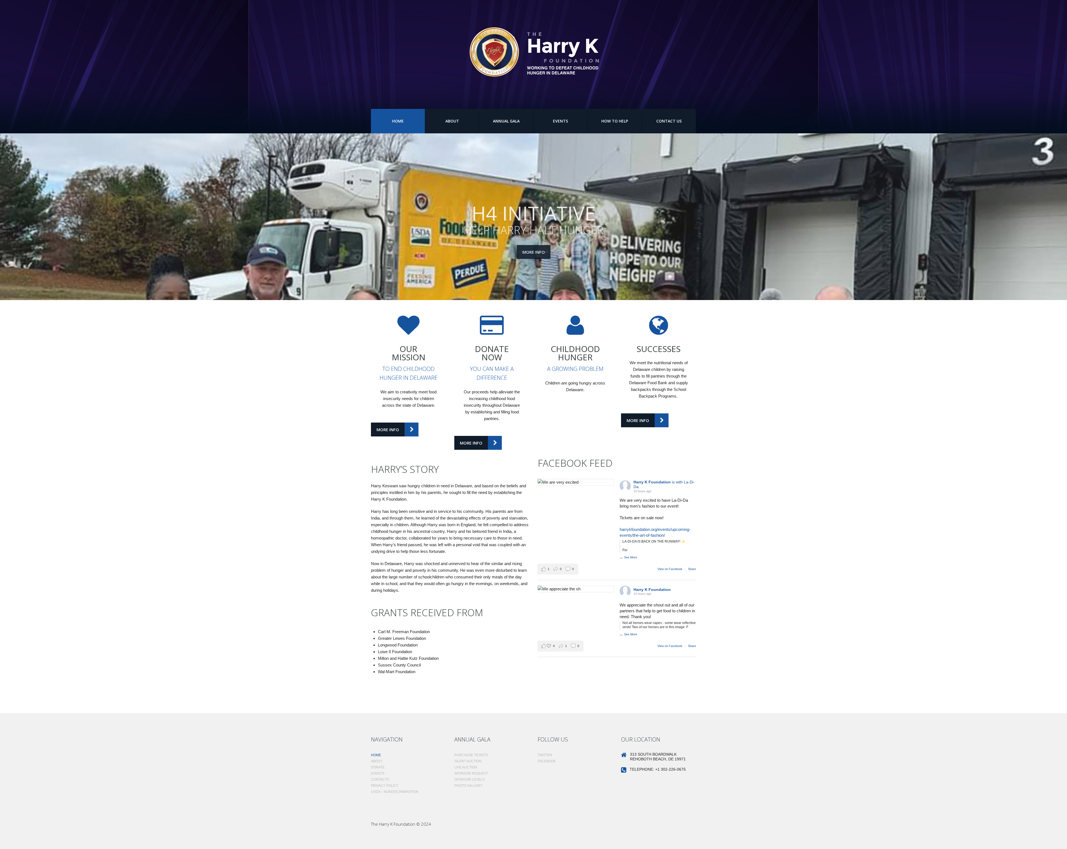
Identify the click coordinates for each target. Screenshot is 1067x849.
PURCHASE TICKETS (471, 755)
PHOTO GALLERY (468, 786)
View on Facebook (670, 569)
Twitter (545, 755)
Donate (378, 767)
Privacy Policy (384, 786)
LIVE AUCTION (465, 767)
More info (533, 252)
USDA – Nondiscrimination (394, 792)
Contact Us (669, 121)
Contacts (380, 779)
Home (398, 121)
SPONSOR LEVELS (469, 779)
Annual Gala (506, 121)
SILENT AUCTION (468, 761)
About (452, 121)
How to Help (614, 121)
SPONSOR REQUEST (471, 773)
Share (692, 569)
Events (560, 121)
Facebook (547, 761)
